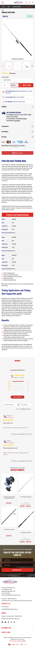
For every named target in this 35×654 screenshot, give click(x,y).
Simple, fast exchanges (18, 97)
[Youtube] (5, 622)
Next (32, 65)
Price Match (5, 132)
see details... (17, 121)
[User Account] (29, 2)
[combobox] (24, 409)
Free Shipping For (10, 91)
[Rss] (14, 622)
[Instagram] (11, 622)
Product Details (18, 153)
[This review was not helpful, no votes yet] (30, 434)
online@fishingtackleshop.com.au (10, 609)
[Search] (26, 2)
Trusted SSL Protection (19, 102)
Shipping (4, 107)
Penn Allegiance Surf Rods (26, 532)
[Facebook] (2, 622)
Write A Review (17, 397)
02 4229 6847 (5, 607)
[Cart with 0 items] (32, 2)
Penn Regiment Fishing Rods (26, 496)
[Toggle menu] (2, 2)
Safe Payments (9, 102)
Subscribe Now (16, 570)
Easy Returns (9, 97)
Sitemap (24, 641)
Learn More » (22, 145)
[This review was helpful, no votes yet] (27, 434)
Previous (3, 65)
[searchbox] (10, 404)
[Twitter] (8, 622)
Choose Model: (6, 77)
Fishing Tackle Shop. (17, 641)
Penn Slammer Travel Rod (9, 529)
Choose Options (9, 502)
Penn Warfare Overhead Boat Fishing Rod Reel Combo (9, 497)
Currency (4, 137)
